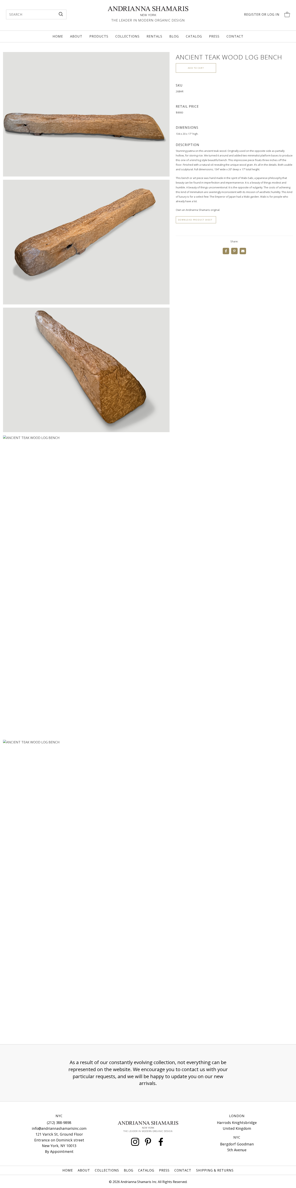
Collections (127, 36)
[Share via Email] (243, 251)
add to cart (196, 68)
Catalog (194, 36)
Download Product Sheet (195, 219)
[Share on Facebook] (226, 251)
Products (98, 36)
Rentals (154, 36)
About (76, 36)
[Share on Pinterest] (234, 251)
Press (214, 36)
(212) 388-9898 (59, 1122)
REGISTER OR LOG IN (261, 14)
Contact (235, 36)
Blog (174, 36)
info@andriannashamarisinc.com (59, 1128)
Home (58, 36)
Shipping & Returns (215, 1170)
